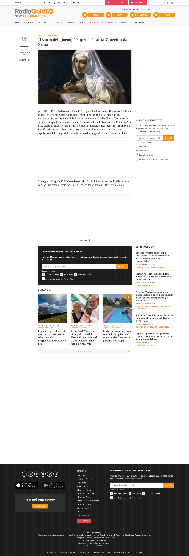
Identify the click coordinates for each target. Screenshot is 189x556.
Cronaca (28, 22)
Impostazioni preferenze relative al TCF (94, 540)
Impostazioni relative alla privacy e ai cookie (94, 543)
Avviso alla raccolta (94, 546)
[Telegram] (64, 2)
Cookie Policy (100, 532)
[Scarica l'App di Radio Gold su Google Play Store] (53, 485)
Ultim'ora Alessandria (86, 493)
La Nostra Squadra (85, 479)
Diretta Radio (83, 508)
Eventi (57, 22)
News (17, 22)
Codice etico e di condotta (75, 535)
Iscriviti (122, 266)
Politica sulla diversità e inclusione (51, 535)
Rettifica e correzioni (143, 535)
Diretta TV (95, 22)
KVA (140, 552)
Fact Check (129, 535)
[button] (24, 60)
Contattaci (84, 521)
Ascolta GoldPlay (117, 3)
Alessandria (51, 35)
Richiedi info (40, 506)
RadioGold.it (64, 552)
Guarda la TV (139, 3)
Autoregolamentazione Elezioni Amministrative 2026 (95, 537)
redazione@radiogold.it (117, 552)
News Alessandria (52, 274)
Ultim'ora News (84, 490)
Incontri (153, 327)
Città (124, 22)
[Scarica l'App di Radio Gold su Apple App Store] (26, 485)
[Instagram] (59, 2)
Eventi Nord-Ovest (84, 274)
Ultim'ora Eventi (84, 504)
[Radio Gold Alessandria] (34, 12)
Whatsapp (81, 486)
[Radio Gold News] (93, 15)
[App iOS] (78, 2)
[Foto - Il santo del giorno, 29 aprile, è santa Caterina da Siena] (85, 77)
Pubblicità (81, 482)
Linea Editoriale (93, 535)
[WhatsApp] (69, 2)
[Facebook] (44, 2)
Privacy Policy (69, 279)
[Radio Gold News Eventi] (164, 15)
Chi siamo (81, 475)
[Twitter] (49, 2)
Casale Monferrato (152, 306)
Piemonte (148, 285)
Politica (42, 22)
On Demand (138, 22)
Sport (70, 22)
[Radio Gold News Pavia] (116, 15)
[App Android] (73, 2)
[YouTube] (54, 2)
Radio (111, 22)
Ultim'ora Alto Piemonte (88, 500)
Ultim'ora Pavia (84, 497)
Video (82, 22)
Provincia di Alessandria (154, 267)
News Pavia (68, 274)
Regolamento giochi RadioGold (112, 535)
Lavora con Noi (83, 515)
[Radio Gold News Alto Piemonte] (140, 15)
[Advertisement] (85, 157)
